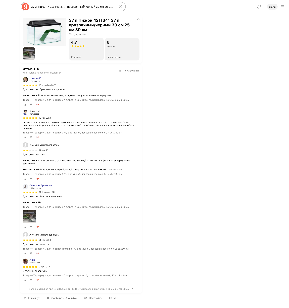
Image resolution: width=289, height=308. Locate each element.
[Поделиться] (138, 19)
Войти (272, 7)
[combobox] (72, 6)
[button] (29, 53)
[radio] (25, 104)
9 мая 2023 (44, 266)
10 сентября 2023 (47, 85)
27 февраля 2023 (47, 192)
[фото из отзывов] (29, 217)
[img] (30, 85)
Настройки (95, 298)
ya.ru (116, 298)
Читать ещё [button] (115, 169)
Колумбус (34, 298)
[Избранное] (258, 6)
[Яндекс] (25, 6)
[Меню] (282, 6)
